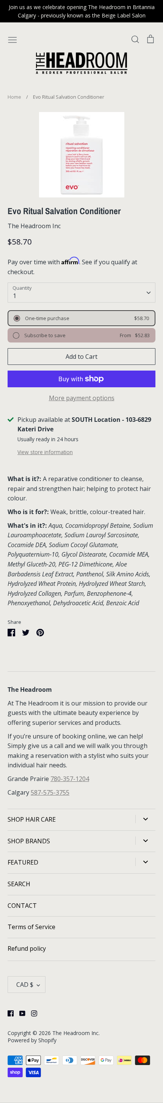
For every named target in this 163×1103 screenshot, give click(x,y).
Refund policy (27, 948)
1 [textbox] (14, 296)
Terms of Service (31, 927)
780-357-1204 (69, 779)
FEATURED (23, 862)
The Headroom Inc (34, 226)
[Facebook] (8, 1012)
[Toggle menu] (12, 39)
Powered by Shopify (32, 1040)
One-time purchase (46, 318)
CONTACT (22, 905)
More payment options (81, 398)
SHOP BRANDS (29, 841)
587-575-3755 (50, 792)
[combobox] (81, 292)
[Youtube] (19, 1012)
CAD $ (24, 984)
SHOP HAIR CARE (32, 819)
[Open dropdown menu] (145, 819)
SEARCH (19, 884)
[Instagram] (31, 1012)
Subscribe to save (44, 335)
